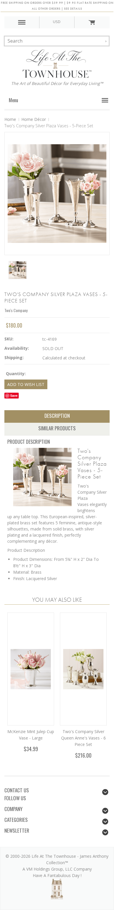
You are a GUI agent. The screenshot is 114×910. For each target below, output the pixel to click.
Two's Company (15, 310)
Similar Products (57, 428)
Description (57, 415)
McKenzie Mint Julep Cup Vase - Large (30, 735)
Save (14, 395)
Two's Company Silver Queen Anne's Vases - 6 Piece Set (83, 738)
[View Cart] (92, 22)
